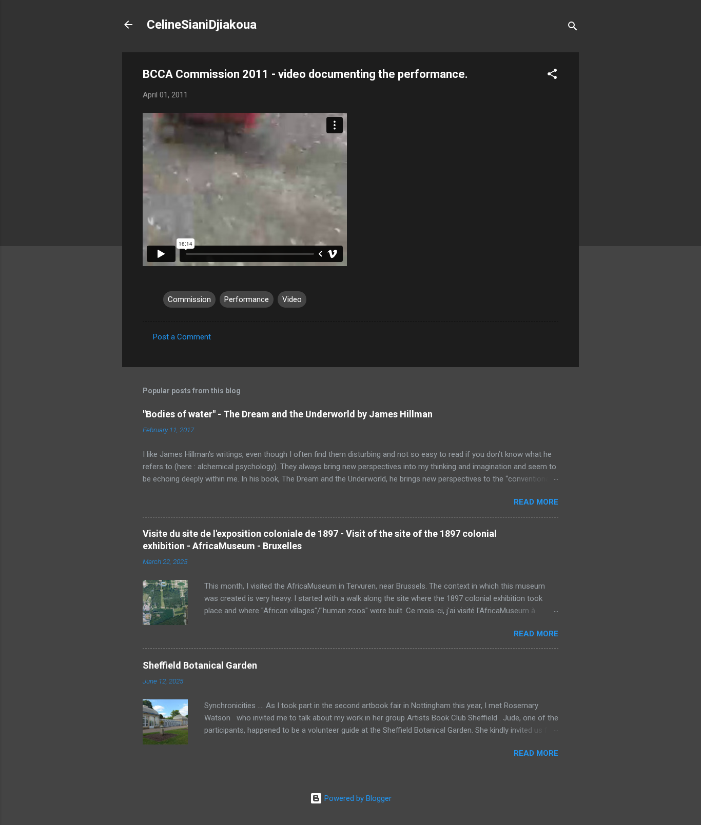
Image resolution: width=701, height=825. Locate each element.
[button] (552, 76)
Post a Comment (182, 336)
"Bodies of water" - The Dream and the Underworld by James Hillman (288, 414)
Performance (246, 299)
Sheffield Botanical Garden (200, 665)
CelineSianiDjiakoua (202, 24)
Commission (189, 299)
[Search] (573, 28)
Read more (536, 502)
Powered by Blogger (357, 798)
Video (292, 299)
